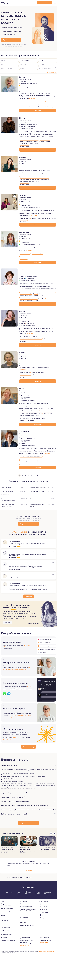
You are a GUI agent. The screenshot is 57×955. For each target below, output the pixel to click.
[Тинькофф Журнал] (9, 892)
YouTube (44, 909)
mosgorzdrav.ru (24, 945)
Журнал (44, 918)
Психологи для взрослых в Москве (37, 505)
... (34, 475)
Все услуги (4, 918)
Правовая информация (27, 925)
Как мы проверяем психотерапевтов (7, 912)
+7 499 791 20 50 (25, 937)
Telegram (44, 907)
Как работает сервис (7, 908)
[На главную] (4, 3)
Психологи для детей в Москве (38, 487)
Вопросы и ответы (25, 904)
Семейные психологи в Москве (38, 491)
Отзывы (22, 920)
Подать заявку (5, 930)
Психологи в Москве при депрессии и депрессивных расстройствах (8, 492)
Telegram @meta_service (28, 909)
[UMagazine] (28, 893)
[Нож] (37, 893)
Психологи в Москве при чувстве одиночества (7, 505)
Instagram (45, 904)
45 (37, 475)
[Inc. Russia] (19, 893)
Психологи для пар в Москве (37, 498)
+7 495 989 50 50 (44, 937)
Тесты (3, 915)
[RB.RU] (47, 893)
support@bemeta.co (26, 906)
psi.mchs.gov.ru (43, 942)
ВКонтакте (45, 912)
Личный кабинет (6, 927)
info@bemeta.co (17, 737)
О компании (24, 917)
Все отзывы (4, 920)
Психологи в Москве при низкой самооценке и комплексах (9, 499)
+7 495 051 (4, 937)
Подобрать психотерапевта (6, 905)
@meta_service (7, 739)
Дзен (43, 915)
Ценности (23, 922)
